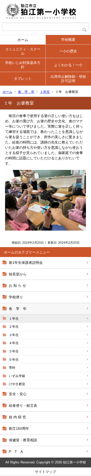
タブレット (23, 79)
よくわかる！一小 (68, 65)
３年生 (14, 335)
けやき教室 (17, 384)
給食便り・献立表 (23, 406)
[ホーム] (45, 11)
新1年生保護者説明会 (26, 263)
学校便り (16, 297)
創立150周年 (19, 428)
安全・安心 (18, 394)
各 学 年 (26, 92)
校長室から (18, 274)
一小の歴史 (68, 51)
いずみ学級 (17, 376)
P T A (16, 452)
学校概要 (68, 40)
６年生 (14, 359)
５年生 (14, 351)
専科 (12, 368)
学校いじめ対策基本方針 (22, 65)
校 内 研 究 (17, 417)
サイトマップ (45, 472)
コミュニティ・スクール (22, 51)
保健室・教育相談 (23, 440)
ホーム (22, 40)
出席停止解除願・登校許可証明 (68, 79)
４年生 (14, 343)
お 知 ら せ (17, 285)
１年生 (45, 92)
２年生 (14, 326)
